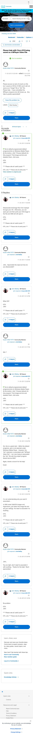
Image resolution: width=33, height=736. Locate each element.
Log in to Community (11, 661)
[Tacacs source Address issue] (26, 126)
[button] (5, 113)
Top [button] (2, 692)
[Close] (30, 721)
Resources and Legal (10, 705)
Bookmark (11, 37)
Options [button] (28, 37)
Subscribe (20, 37)
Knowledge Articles (10, 677)
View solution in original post (12, 172)
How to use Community (11, 655)
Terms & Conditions (11, 713)
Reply (16, 118)
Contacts (8, 699)
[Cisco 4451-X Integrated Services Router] (23, 126)
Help (7, 711)
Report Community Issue (12, 708)
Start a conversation (16, 25)
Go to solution (17, 58)
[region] (16, 727)
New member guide (10, 657)
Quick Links (6, 696)
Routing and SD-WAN (9, 33)
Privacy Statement (15, 728)
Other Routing (13, 105)
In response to (22, 138)
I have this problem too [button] (12, 100)
